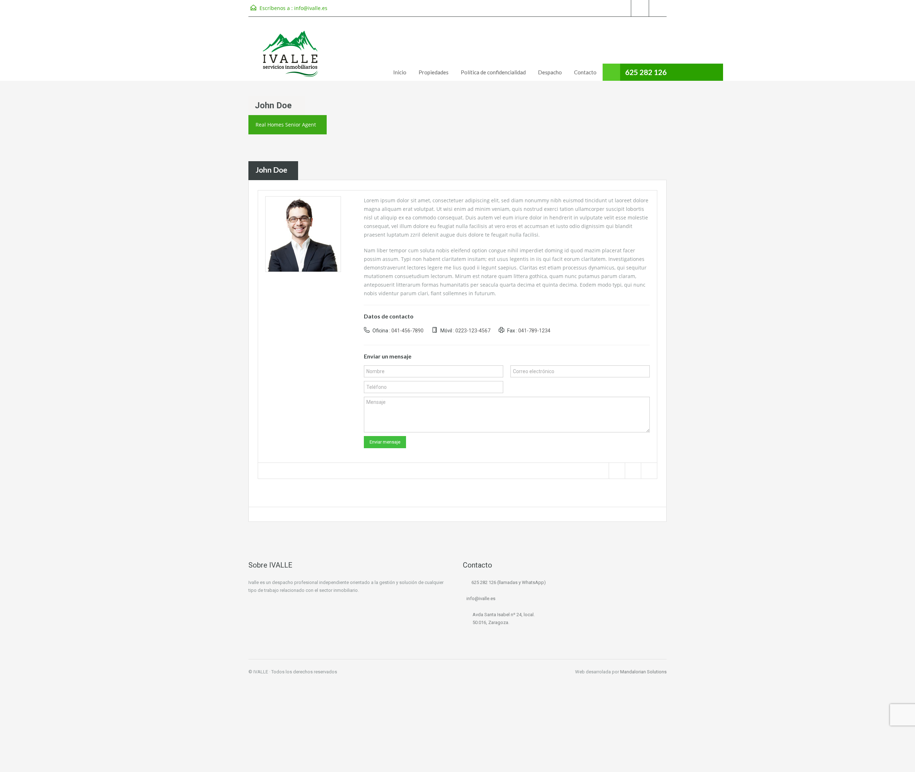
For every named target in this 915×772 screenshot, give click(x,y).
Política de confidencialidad (493, 72)
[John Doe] (303, 233)
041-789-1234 (534, 330)
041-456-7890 (407, 330)
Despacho (550, 72)
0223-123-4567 (472, 330)
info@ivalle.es (310, 8)
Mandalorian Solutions (643, 671)
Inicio (399, 72)
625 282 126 (646, 72)
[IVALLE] (291, 54)
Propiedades (434, 72)
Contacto (585, 72)
